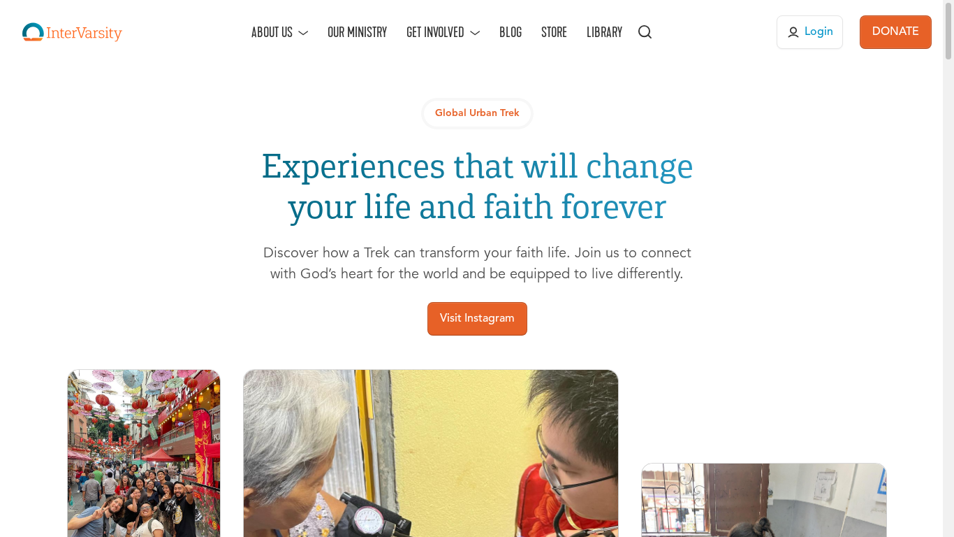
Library (604, 32)
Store (554, 32)
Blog (510, 32)
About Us (272, 32)
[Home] (72, 32)
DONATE (895, 32)
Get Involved (435, 32)
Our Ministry (357, 32)
